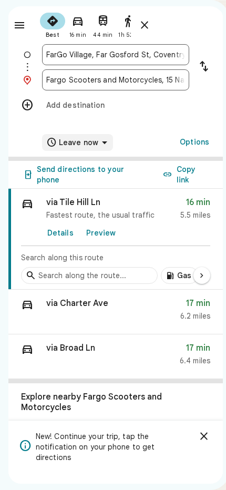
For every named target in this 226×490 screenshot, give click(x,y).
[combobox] (115, 54)
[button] (115, 312)
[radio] (52, 24)
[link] (115, 239)
